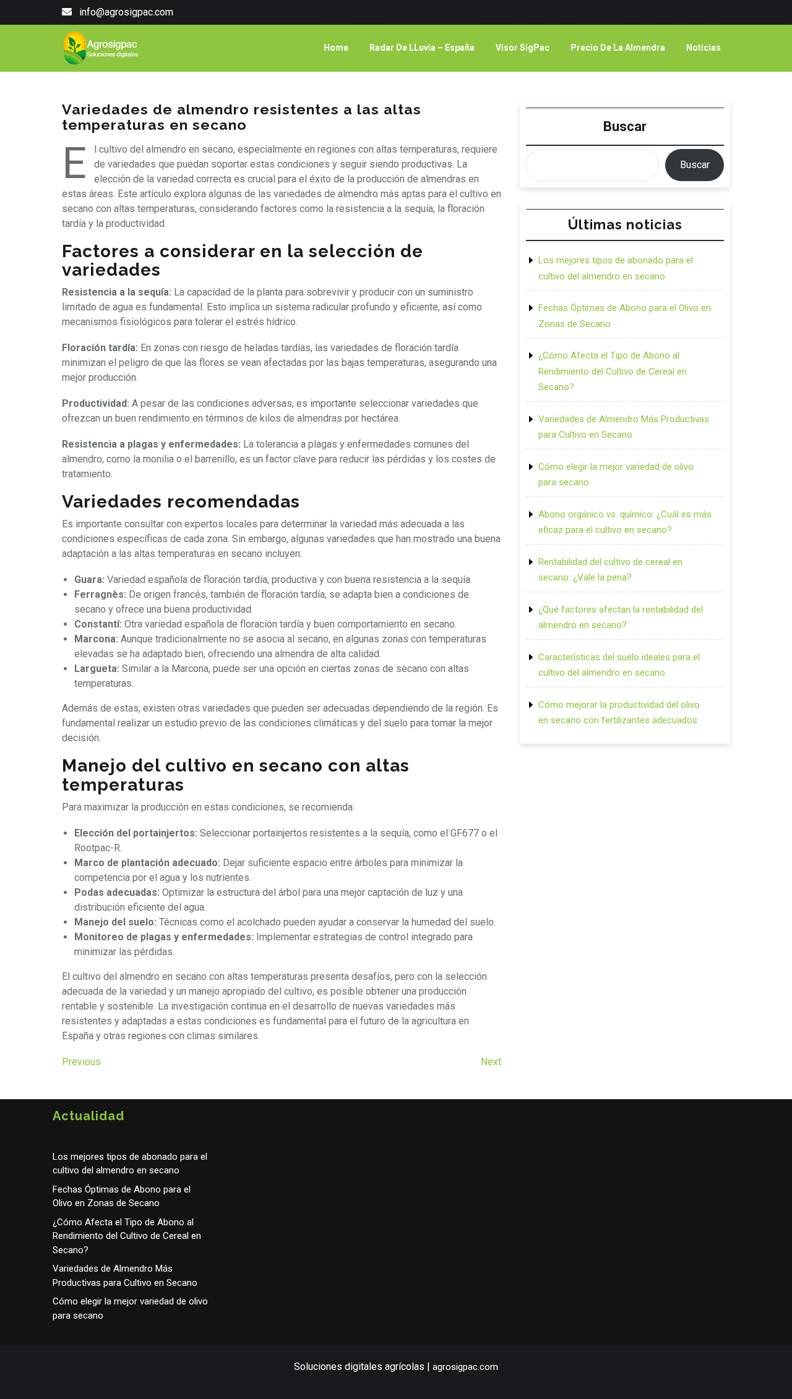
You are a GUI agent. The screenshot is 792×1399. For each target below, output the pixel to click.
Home (336, 48)
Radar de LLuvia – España (422, 48)
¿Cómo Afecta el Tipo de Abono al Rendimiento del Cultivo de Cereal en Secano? (612, 371)
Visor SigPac (522, 48)
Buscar (625, 126)
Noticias (703, 48)
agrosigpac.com (465, 1366)
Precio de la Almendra (617, 48)
